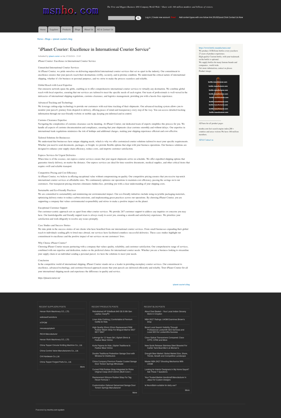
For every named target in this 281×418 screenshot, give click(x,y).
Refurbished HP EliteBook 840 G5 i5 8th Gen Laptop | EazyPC (112, 312)
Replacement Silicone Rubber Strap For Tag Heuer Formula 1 (111, 378)
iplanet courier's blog (62, 38)
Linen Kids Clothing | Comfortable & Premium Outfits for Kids (112, 320)
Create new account (161, 17)
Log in (148, 17)
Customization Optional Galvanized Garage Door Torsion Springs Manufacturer (114, 386)
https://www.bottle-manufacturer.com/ (215, 47)
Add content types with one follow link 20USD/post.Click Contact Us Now (211, 17)
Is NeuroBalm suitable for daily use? (161, 385)
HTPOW (43, 322)
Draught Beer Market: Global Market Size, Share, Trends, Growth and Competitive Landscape (166, 354)
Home (43, 29)
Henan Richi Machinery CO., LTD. (55, 311)
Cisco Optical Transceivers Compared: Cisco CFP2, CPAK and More (164, 338)
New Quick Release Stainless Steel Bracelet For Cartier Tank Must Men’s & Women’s (166, 346)
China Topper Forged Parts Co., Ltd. (56, 361)
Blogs (77, 29)
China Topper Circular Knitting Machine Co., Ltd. (61, 345)
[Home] (70, 11)
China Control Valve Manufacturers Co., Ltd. (59, 350)
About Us (88, 29)
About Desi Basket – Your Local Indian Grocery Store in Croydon (165, 312)
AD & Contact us (206, 139)
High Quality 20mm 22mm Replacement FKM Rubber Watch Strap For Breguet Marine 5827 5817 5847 (113, 329)
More (82, 366)
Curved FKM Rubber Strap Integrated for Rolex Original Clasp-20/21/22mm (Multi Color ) (113, 370)
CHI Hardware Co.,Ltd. (50, 356)
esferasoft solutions (48, 317)
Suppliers (54, 29)
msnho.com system (55, 409)
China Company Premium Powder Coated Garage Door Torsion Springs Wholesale (114, 362)
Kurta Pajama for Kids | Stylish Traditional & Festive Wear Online (111, 346)
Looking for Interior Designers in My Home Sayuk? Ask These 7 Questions (167, 370)
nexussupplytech (47, 328)
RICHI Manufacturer (48, 333)
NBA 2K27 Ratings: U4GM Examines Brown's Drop (165, 320)
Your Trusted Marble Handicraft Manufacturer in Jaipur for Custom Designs (165, 378)
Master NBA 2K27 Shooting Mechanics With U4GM (164, 362)
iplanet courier (54, 56)
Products (66, 29)
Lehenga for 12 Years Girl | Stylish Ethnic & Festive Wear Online (111, 338)
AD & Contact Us (105, 29)
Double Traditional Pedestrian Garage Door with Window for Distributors (113, 354)
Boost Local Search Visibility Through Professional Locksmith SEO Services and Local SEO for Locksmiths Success (164, 329)
